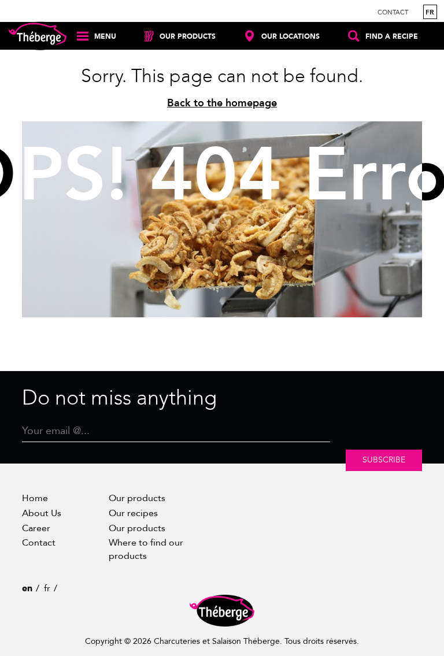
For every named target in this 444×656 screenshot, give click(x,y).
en (27, 588)
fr (430, 12)
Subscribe (383, 460)
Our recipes (133, 513)
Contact (393, 12)
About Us (41, 513)
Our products (137, 498)
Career (36, 528)
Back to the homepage (222, 103)
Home (35, 498)
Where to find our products (146, 549)
